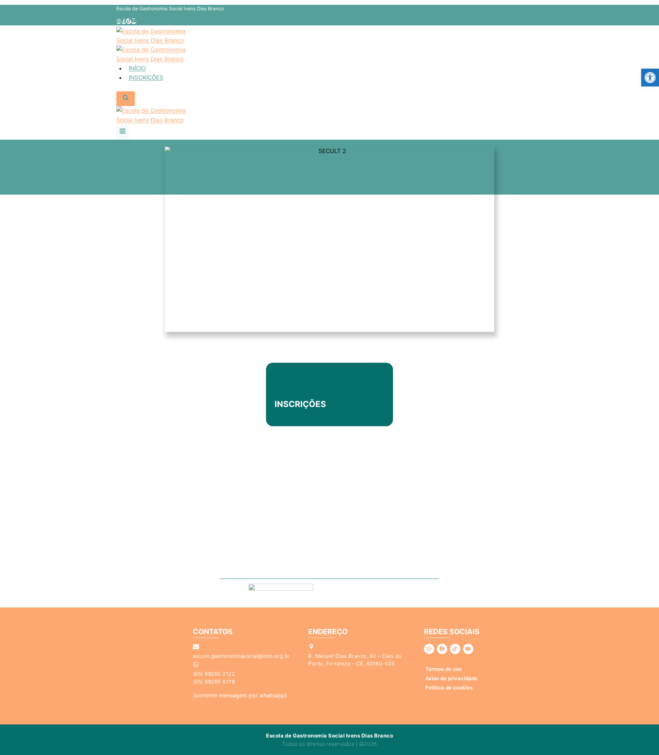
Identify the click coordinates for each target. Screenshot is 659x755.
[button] (650, 77)
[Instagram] (118, 21)
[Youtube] (468, 649)
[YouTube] (133, 21)
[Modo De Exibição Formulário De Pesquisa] (125, 98)
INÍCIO (137, 68)
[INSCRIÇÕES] (283, 388)
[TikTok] (128, 21)
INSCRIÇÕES (146, 77)
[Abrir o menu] (122, 132)
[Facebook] (123, 21)
